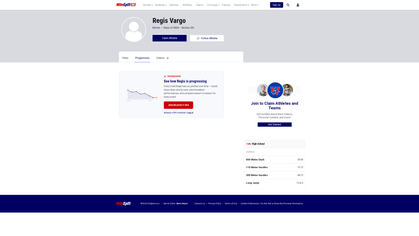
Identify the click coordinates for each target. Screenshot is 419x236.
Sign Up (277, 5)
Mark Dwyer (182, 203)
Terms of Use (231, 203)
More (254, 5)
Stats (125, 57)
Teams (199, 5)
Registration (240, 5)
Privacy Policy (214, 203)
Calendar (174, 5)
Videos (162, 57)
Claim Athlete (169, 38)
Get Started (274, 124)
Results (147, 5)
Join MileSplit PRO (178, 105)
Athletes (187, 5)
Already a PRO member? (178, 112)
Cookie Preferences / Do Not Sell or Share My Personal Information (272, 203)
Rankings (160, 5)
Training (225, 5)
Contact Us (199, 203)
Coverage (212, 5)
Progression (142, 57)
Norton (156, 27)
